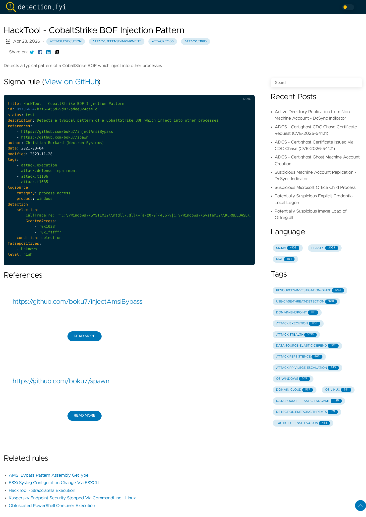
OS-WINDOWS (291, 378)
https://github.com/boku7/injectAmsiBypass (77, 302)
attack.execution (66, 41)
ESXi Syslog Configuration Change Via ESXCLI (54, 483)
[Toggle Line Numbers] (234, 90)
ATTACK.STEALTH (295, 334)
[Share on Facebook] (40, 52)
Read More (84, 336)
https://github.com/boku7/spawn (61, 381)
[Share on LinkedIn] (48, 52)
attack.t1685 (195, 41)
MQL (284, 259)
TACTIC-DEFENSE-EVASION (301, 423)
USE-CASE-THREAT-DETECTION (305, 301)
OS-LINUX (336, 389)
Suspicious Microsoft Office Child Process (315, 187)
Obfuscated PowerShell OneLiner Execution (52, 506)
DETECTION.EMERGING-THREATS (305, 412)
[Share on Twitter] (32, 52)
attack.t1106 (163, 41)
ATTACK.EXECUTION (296, 323)
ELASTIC (323, 248)
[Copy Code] (224, 90)
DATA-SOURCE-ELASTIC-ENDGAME (307, 401)
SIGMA (286, 248)
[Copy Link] (57, 52)
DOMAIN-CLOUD (293, 389)
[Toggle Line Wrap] (244, 90)
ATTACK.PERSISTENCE (298, 356)
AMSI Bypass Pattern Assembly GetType (48, 475)
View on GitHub (71, 82)
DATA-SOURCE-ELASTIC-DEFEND (306, 345)
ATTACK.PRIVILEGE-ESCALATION (306, 367)
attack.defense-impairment (116, 41)
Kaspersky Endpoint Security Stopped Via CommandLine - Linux (72, 498)
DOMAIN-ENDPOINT (295, 312)
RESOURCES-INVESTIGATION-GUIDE (308, 290)
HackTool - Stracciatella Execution (42, 490)
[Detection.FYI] (38, 7)
